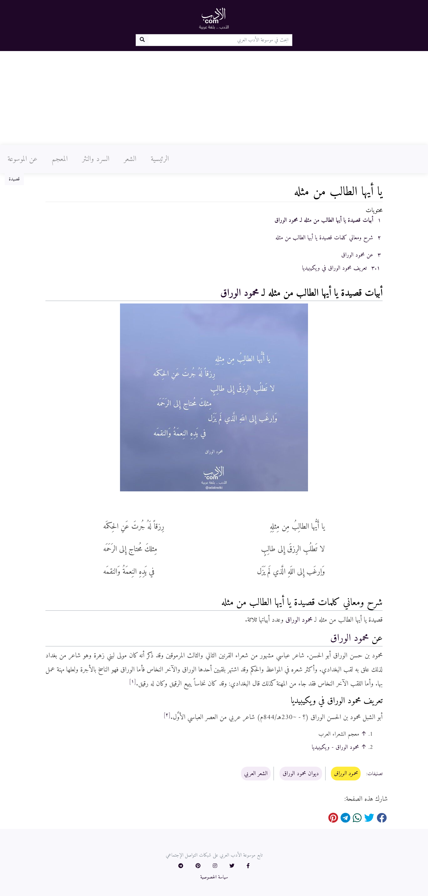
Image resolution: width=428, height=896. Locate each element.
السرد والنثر (95, 159)
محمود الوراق (239, 293)
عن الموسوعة (22, 159)
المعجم (60, 159)
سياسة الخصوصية (214, 877)
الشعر (130, 159)
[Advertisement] (214, 98)
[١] (132, 681)
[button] (248, 866)
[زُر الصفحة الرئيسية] (214, 18)
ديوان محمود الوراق (301, 773)
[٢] (167, 715)
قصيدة (14, 179)
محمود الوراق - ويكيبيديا (335, 747)
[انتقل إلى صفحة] (142, 40)
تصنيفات (375, 773)
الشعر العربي (256, 773)
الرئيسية (160, 159)
